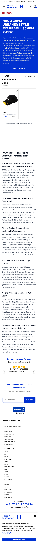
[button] (31, 6)
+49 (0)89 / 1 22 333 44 (27, 1)
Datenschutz (8, 431)
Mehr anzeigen (18, 68)
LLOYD (6, 474)
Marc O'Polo (8, 479)
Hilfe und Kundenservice (11, 424)
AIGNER (6, 454)
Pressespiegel (8, 444)
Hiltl (5, 469)
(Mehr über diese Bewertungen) (19, 362)
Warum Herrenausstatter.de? (12, 426)
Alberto (6, 451)
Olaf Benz (7, 484)
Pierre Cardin (8, 492)
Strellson (7, 494)
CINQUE (6, 461)
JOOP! (6, 472)
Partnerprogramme (9, 441)
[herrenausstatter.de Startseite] (15, 6)
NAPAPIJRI (7, 482)
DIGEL (6, 464)
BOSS (6, 456)
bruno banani (8, 459)
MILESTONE (7, 477)
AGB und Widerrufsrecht (11, 429)
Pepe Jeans (7, 489)
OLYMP (6, 487)
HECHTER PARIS (9, 466)
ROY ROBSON (8, 497)
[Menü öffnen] (4, 6)
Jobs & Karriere (9, 439)
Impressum (7, 436)
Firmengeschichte (9, 434)
